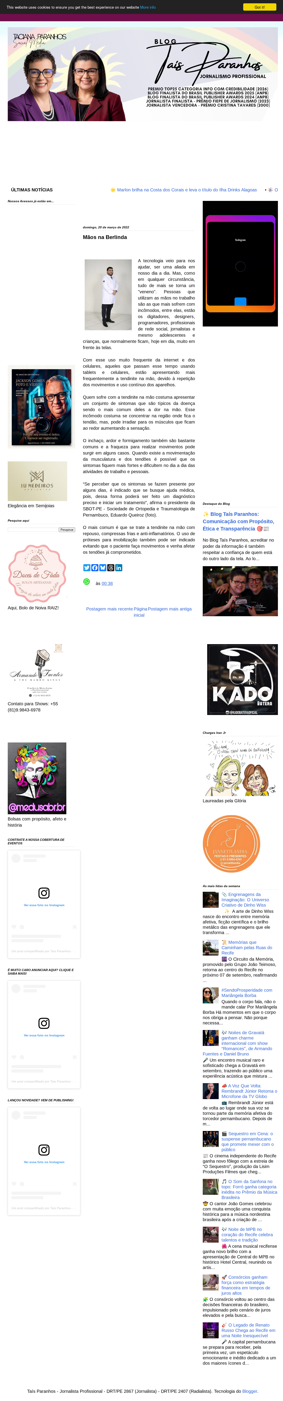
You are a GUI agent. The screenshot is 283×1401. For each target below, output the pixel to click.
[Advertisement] (115, 149)
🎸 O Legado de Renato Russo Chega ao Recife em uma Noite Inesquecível (248, 1330)
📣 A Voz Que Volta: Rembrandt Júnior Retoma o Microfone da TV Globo (249, 1091)
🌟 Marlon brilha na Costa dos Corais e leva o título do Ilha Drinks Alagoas (156, 189)
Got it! (260, 7)
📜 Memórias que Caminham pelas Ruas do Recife (247, 947)
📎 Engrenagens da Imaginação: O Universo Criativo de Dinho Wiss (245, 899)
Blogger (249, 1391)
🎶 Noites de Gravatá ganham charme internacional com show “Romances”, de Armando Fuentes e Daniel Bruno (237, 1043)
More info (148, 7)
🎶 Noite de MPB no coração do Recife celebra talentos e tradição (247, 1234)
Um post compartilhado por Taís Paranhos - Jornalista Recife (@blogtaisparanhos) (69, 951)
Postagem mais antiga (170, 608)
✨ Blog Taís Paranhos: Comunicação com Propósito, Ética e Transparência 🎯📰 (238, 521)
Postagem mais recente (109, 608)
